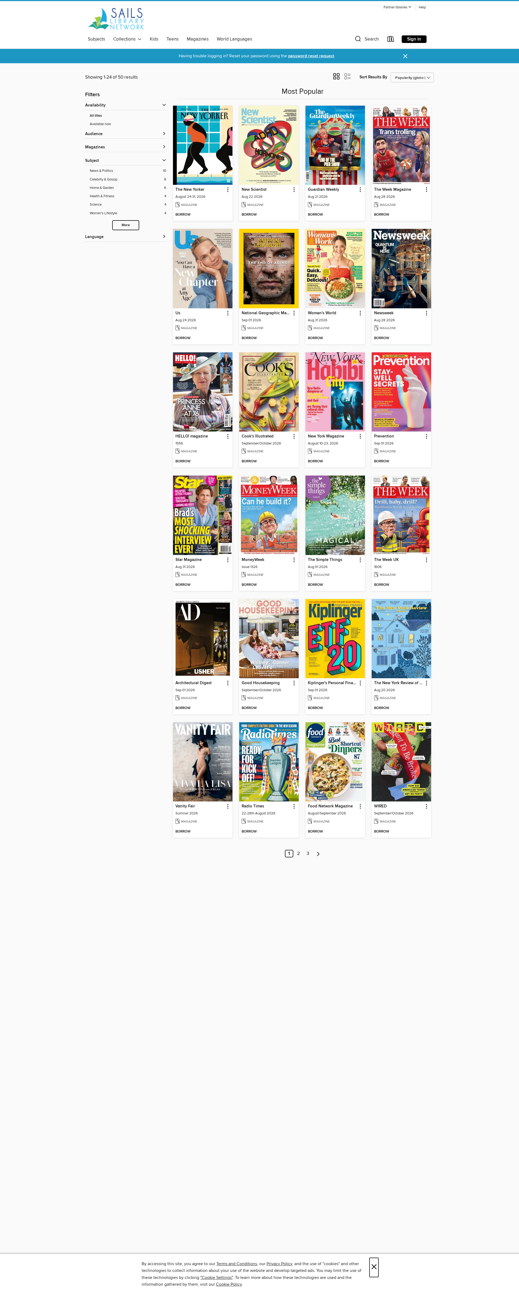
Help (422, 7)
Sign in (414, 39)
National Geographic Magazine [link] (266, 313)
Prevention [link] (384, 436)
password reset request (311, 56)
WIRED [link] (380, 806)
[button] (398, 7)
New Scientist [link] (254, 189)
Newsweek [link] (384, 313)
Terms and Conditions (236, 1263)
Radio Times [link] (253, 806)
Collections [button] (125, 39)
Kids (154, 39)
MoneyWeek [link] (253, 559)
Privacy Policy (279, 1263)
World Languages (234, 39)
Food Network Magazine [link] (330, 806)
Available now (100, 124)
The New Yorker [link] (189, 189)
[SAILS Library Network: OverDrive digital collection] (116, 19)
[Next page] (318, 853)
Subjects (96, 39)
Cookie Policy (229, 1284)
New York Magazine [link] (326, 436)
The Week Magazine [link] (392, 189)
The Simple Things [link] (325, 559)
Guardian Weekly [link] (323, 189)
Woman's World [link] (322, 313)
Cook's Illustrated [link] (258, 436)
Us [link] (177, 313)
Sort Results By (373, 77)
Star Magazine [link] (188, 559)
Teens (173, 39)
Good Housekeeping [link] (261, 683)
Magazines (198, 39)
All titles (96, 115)
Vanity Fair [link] (185, 806)
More (126, 225)
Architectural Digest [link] (193, 683)
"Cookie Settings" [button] (216, 1277)
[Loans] (391, 40)
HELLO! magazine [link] (191, 436)
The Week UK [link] (386, 559)
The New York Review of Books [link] (399, 683)
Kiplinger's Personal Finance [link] (332, 683)
